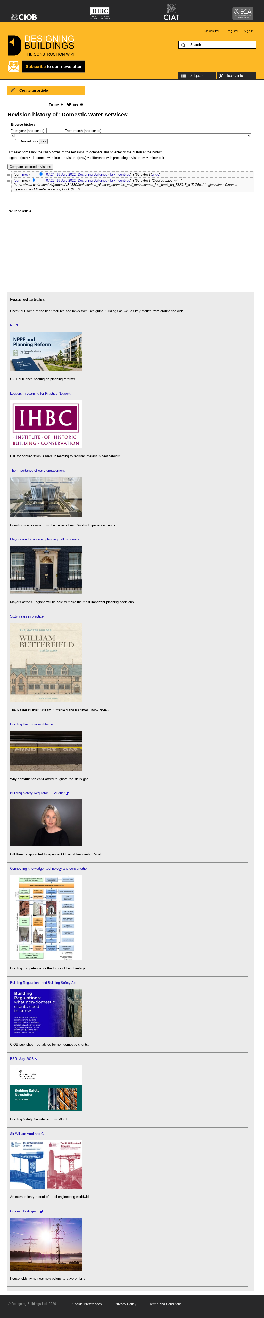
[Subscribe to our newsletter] (46, 72)
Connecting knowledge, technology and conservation (49, 869)
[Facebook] (62, 104)
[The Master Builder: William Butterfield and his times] (46, 701)
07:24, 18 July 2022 (61, 174)
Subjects (196, 76)
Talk (112, 174)
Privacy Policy (125, 1304)
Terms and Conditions (165, 1304)
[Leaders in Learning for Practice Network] (46, 447)
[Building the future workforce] (46, 770)
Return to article (19, 211)
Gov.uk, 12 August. (24, 1211)
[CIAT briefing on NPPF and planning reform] (46, 370)
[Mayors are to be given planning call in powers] (46, 593)
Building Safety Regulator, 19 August (37, 793)
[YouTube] (81, 104)
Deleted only (29, 141)
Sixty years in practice (27, 616)
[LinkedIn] (74, 104)
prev (25, 174)
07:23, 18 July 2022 (61, 180)
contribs (124, 174)
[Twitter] (68, 104)
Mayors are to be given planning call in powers (44, 539)
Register (232, 31)
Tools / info (234, 76)
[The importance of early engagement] (46, 516)
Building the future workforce (31, 724)
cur (17, 180)
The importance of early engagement (37, 470)
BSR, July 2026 (22, 1059)
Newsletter (211, 31)
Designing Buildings (92, 174)
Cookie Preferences (87, 1304)
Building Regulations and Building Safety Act (43, 983)
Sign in (249, 31)
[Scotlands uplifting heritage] (46, 1188)
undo (155, 174)
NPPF (14, 325)
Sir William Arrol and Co (27, 1134)
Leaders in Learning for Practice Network (40, 393)
